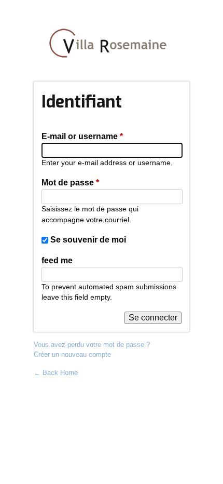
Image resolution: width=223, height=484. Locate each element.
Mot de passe (70, 182)
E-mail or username (82, 136)
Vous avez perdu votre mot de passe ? (92, 344)
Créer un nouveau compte (72, 354)
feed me (57, 260)
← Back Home (56, 373)
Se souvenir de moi (88, 239)
